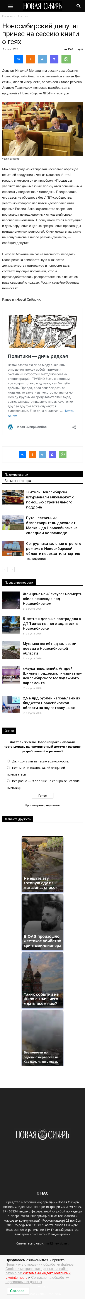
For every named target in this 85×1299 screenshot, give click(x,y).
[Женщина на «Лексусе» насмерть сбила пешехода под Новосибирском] (11, 600)
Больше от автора (18, 480)
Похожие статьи (16, 474)
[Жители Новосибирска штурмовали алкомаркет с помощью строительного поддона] (13, 497)
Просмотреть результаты (42, 805)
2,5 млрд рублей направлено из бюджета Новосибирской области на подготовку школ (51, 703)
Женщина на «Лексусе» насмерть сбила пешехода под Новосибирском (52, 599)
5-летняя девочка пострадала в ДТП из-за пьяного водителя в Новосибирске (52, 624)
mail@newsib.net (57, 1243)
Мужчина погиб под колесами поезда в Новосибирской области (49, 648)
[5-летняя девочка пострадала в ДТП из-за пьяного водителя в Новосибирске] (11, 625)
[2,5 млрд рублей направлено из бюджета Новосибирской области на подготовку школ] (11, 704)
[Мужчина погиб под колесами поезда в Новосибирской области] (11, 650)
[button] (79, 6)
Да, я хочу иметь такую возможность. (40, 761)
